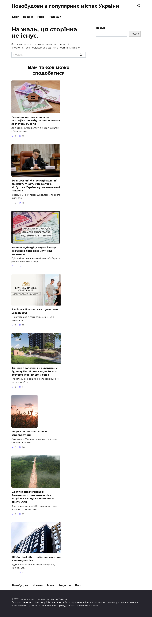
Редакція (55, 16)
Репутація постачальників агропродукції (29, 433)
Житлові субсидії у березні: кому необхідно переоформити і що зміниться (33, 251)
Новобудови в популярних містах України (65, 6)
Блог (15, 16)
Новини (28, 16)
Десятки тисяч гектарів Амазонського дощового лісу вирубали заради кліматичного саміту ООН (32, 496)
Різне (40, 16)
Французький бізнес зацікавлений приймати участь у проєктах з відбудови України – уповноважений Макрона (35, 185)
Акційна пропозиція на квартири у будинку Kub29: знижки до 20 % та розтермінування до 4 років (34, 371)
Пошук (100, 27)
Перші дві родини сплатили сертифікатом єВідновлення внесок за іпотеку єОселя (35, 120)
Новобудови (20, 585)
